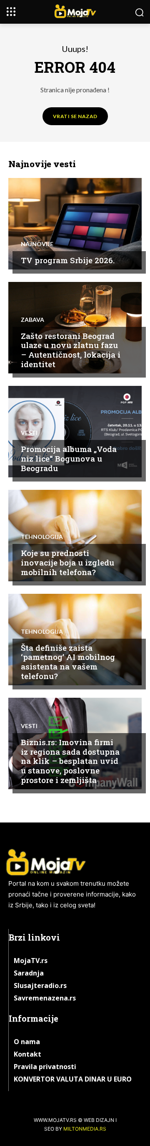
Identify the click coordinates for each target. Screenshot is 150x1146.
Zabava (32, 320)
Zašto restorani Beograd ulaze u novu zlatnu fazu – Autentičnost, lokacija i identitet (70, 350)
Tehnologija (42, 537)
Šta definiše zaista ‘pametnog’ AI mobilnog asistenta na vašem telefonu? (68, 661)
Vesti (29, 433)
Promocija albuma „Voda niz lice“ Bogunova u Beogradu (69, 458)
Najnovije (37, 244)
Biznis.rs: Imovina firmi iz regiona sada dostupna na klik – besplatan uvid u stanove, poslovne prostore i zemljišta (70, 761)
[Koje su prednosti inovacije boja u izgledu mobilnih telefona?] (75, 535)
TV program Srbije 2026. (68, 260)
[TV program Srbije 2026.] (75, 223)
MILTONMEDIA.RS (84, 1129)
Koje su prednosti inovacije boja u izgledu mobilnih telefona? (67, 562)
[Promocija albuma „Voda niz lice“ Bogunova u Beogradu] (75, 431)
